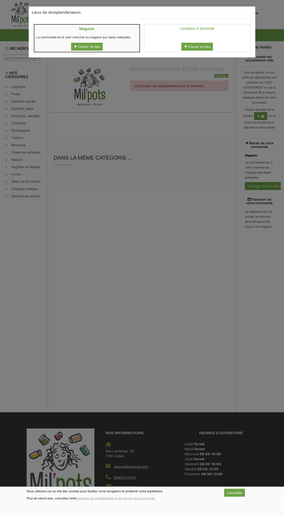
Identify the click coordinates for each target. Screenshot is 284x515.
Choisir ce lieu (88, 47)
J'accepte (234, 493)
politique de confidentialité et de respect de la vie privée (116, 498)
